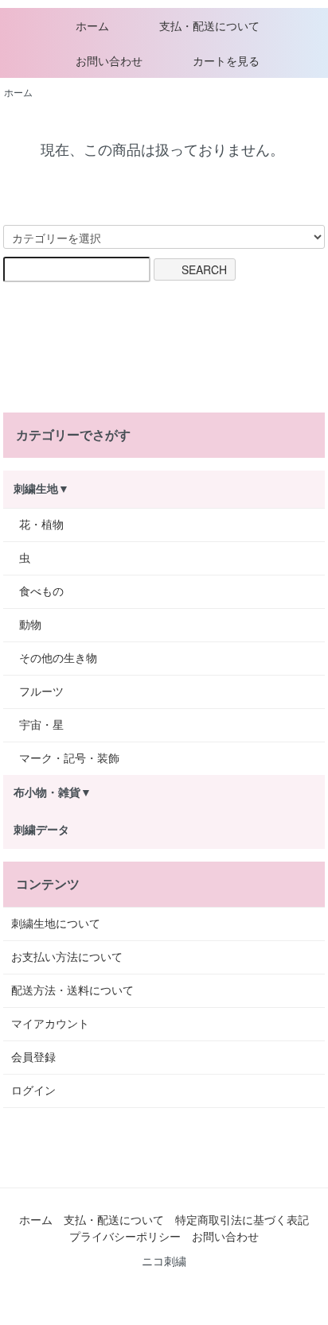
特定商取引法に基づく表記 (242, 1220)
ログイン (33, 1090)
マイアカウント (50, 1023)
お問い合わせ (109, 61)
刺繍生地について (55, 923)
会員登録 (33, 1057)
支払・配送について (209, 26)
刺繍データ (41, 829)
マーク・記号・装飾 (69, 758)
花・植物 (41, 524)
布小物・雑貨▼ (53, 792)
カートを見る (226, 61)
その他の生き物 (58, 658)
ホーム (92, 26)
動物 (30, 624)
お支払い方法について (67, 957)
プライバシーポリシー (125, 1236)
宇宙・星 (41, 725)
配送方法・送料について (72, 990)
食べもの (41, 591)
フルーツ (41, 691)
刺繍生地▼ (41, 488)
